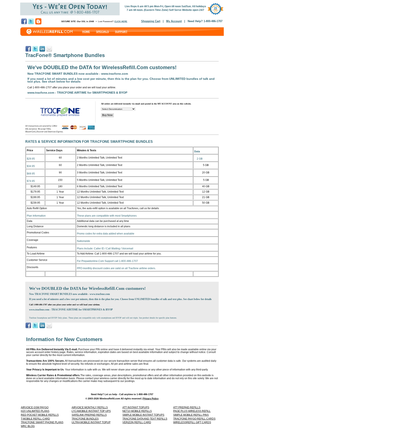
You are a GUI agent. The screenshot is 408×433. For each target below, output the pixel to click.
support (121, 31)
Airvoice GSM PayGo (34, 407)
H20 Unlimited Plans (35, 411)
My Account (174, 21)
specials (102, 31)
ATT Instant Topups (135, 407)
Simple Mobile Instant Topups (143, 414)
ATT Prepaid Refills (186, 407)
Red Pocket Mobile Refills (40, 414)
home (86, 31)
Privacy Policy (151, 398)
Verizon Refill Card (136, 422)
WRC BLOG (28, 426)
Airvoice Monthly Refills (90, 407)
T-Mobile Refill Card (35, 418)
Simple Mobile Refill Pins (191, 414)
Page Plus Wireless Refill (192, 411)
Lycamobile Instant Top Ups (91, 411)
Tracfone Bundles (85, 418)
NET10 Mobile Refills (137, 411)
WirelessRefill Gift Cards (192, 422)
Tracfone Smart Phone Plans (42, 422)
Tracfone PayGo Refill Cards (194, 418)
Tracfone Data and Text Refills (144, 418)
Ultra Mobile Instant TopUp (91, 422)
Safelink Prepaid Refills (89, 414)
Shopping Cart (150, 21)
